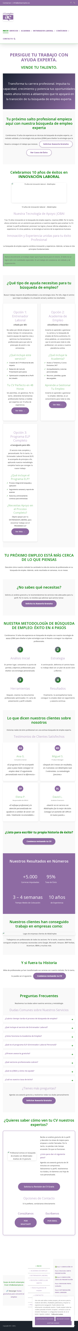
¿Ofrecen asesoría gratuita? (17, 1053)
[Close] (72, 1298)
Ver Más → (20, 410)
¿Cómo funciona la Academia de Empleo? (23, 1036)
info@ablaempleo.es (21, 3)
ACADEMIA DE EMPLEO (39, 1271)
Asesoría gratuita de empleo (39, 1289)
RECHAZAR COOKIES (63, 1319)
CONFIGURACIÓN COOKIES (44, 1319)
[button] (14, 39)
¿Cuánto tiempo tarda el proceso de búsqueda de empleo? (31, 1018)
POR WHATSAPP (26, 1222)
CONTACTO (39, 1295)
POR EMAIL (52, 1220)
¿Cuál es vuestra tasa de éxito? (19, 1079)
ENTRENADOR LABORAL (39, 1275)
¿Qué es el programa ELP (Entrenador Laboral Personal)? (31, 1044)
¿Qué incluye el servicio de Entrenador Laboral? (26, 1027)
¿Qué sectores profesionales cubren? (21, 1062)
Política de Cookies (57, 1314)
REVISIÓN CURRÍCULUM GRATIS (39, 1281)
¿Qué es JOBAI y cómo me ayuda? (19, 1071)
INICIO (39, 1266)
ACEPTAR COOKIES (53, 1323)
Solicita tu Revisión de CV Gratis (39, 1186)
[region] (53, 1311)
